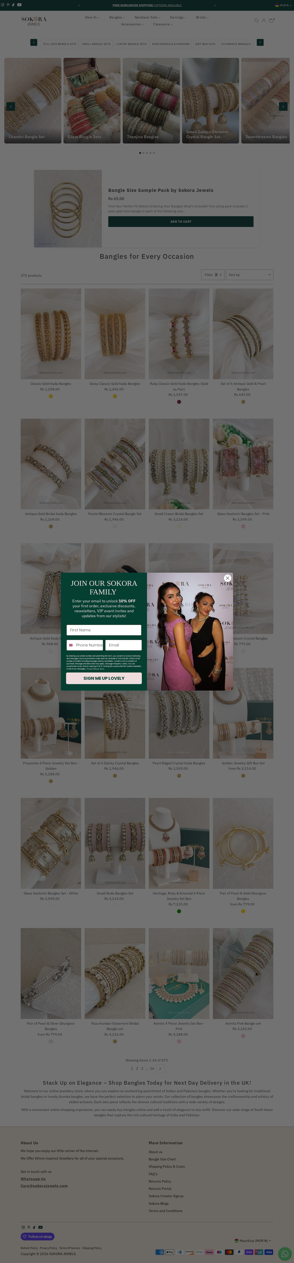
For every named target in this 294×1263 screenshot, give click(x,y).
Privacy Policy (92, 669)
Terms (101, 669)
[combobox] (70, 645)
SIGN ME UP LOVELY (104, 678)
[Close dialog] (227, 578)
